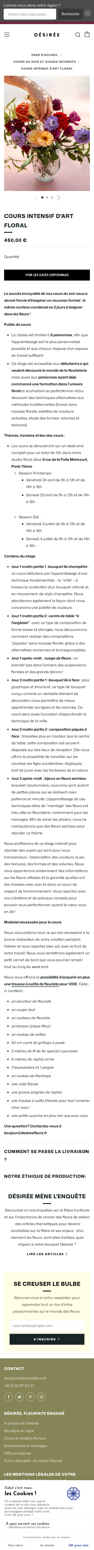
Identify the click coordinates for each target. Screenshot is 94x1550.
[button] (86, 14)
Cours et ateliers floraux (25, 1438)
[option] (47, 133)
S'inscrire (45, 1339)
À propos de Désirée (21, 1423)
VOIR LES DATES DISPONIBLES (47, 275)
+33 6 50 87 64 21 (19, 1385)
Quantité (11, 256)
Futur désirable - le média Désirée (33, 1460)
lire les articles (45, 1254)
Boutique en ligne (19, 1430)
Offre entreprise (17, 1453)
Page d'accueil (44, 55)
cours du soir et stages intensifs (44, 62)
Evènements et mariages (25, 1445)
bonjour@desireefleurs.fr (25, 1378)
